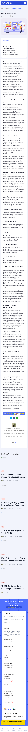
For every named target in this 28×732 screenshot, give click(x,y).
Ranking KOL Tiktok (8, 663)
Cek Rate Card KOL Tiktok (9, 669)
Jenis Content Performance (8, 48)
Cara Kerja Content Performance (9, 52)
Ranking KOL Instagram (8, 665)
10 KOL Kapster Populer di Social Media (12, 531)
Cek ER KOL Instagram (8, 691)
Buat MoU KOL (7, 686)
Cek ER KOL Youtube (8, 693)
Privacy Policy (6, 655)
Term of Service (7, 652)
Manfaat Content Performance (9, 46)
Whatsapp (6, 657)
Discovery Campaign (8, 639)
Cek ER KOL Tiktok (7, 689)
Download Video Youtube (9, 700)
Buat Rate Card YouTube (8, 646)
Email (5, 659)
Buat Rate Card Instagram (9, 644)
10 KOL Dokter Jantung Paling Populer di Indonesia (12, 587)
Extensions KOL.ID (7, 702)
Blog (2, 8)
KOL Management (7, 680)
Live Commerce (7, 678)
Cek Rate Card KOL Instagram (10, 672)
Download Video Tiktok (8, 695)
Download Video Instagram (9, 697)
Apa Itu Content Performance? (9, 43)
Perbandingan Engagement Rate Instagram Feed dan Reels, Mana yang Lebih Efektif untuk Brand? (12, 504)
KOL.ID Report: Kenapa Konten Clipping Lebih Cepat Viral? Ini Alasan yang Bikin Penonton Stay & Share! (13, 476)
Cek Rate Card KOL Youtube (9, 674)
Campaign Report (7, 676)
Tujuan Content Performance (9, 44)
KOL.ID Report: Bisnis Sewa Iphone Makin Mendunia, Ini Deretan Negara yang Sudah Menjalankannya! (13, 559)
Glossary (7, 8)
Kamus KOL (6, 684)
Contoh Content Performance (9, 50)
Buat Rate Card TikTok (8, 641)
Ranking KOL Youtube (8, 667)
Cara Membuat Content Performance (10, 54)
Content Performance (15, 8)
